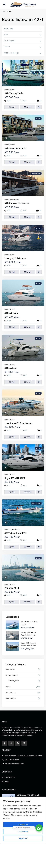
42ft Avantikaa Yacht (15, 148)
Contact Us (10, 777)
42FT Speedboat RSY (15, 533)
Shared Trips (11, 698)
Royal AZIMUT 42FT (14, 478)
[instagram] (24, 743)
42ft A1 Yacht (11, 313)
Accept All (23, 824)
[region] (23, 820)
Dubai (6, 89)
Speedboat (15, 529)
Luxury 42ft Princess (15, 258)
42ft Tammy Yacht (14, 93)
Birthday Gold (13, 681)
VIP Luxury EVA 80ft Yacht (28, 795)
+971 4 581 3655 (12, 759)
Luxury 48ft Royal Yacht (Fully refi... (28, 633)
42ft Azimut (10, 368)
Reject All (23, 838)
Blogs (7, 781)
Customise (23, 831)
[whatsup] (11, 743)
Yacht (12, 89)
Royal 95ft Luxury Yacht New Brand (28, 644)
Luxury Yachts (11, 692)
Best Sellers (10, 669)
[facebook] (4, 743)
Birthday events (12, 675)
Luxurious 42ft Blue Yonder (18, 423)
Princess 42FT (11, 588)
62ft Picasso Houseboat (17, 203)
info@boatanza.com (14, 763)
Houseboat (14, 199)
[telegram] (17, 743)
